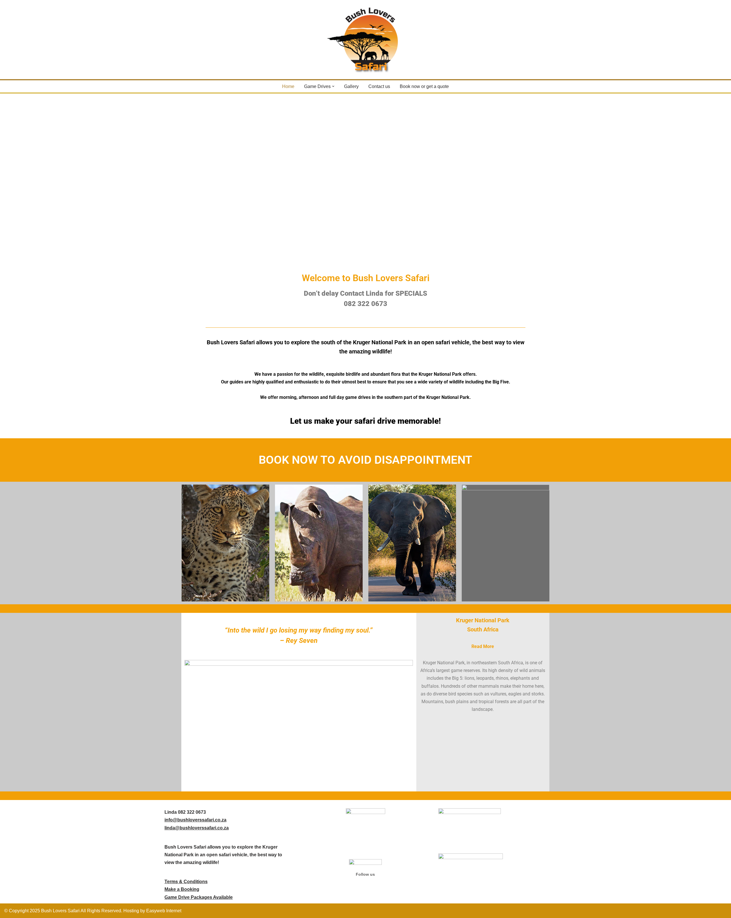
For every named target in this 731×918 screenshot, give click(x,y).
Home (288, 86)
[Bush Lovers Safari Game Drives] (366, 39)
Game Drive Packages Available (198, 897)
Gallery (351, 86)
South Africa (483, 629)
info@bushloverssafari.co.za (195, 819)
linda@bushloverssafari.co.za (196, 827)
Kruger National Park (482, 620)
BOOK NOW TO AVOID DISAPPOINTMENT (365, 460)
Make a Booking (181, 889)
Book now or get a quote (424, 86)
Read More (482, 646)
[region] (365, 182)
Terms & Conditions (186, 881)
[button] (333, 86)
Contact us (379, 86)
